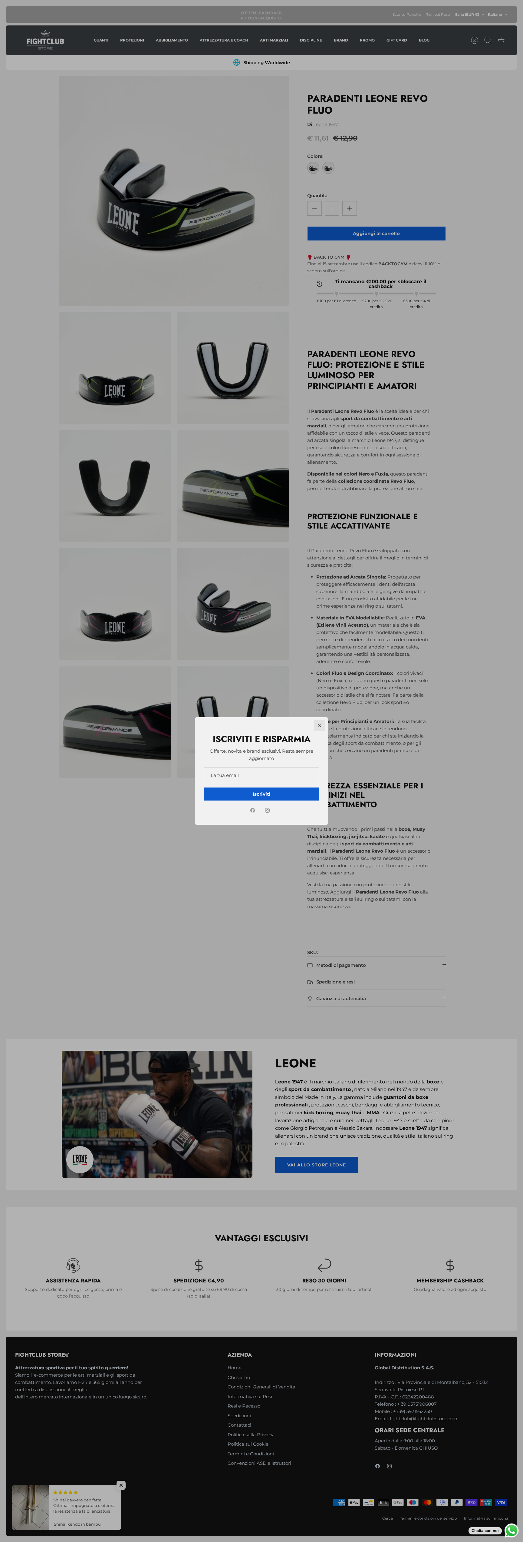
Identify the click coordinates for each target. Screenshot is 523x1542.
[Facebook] (252, 810)
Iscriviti (262, 794)
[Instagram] (267, 810)
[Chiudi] (319, 725)
